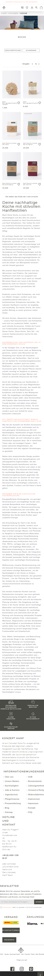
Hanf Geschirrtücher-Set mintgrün (30, 144)
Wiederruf (9, 940)
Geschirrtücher (13, 50)
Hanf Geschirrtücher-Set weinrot (30, 184)
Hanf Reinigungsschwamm (30, 102)
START (4, 13)
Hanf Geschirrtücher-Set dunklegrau (9, 184)
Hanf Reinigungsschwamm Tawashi (9, 103)
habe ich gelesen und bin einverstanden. (22, 907)
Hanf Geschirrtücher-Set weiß (9, 144)
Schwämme (31, 50)
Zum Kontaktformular (11, 930)
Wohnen (13, 13)
